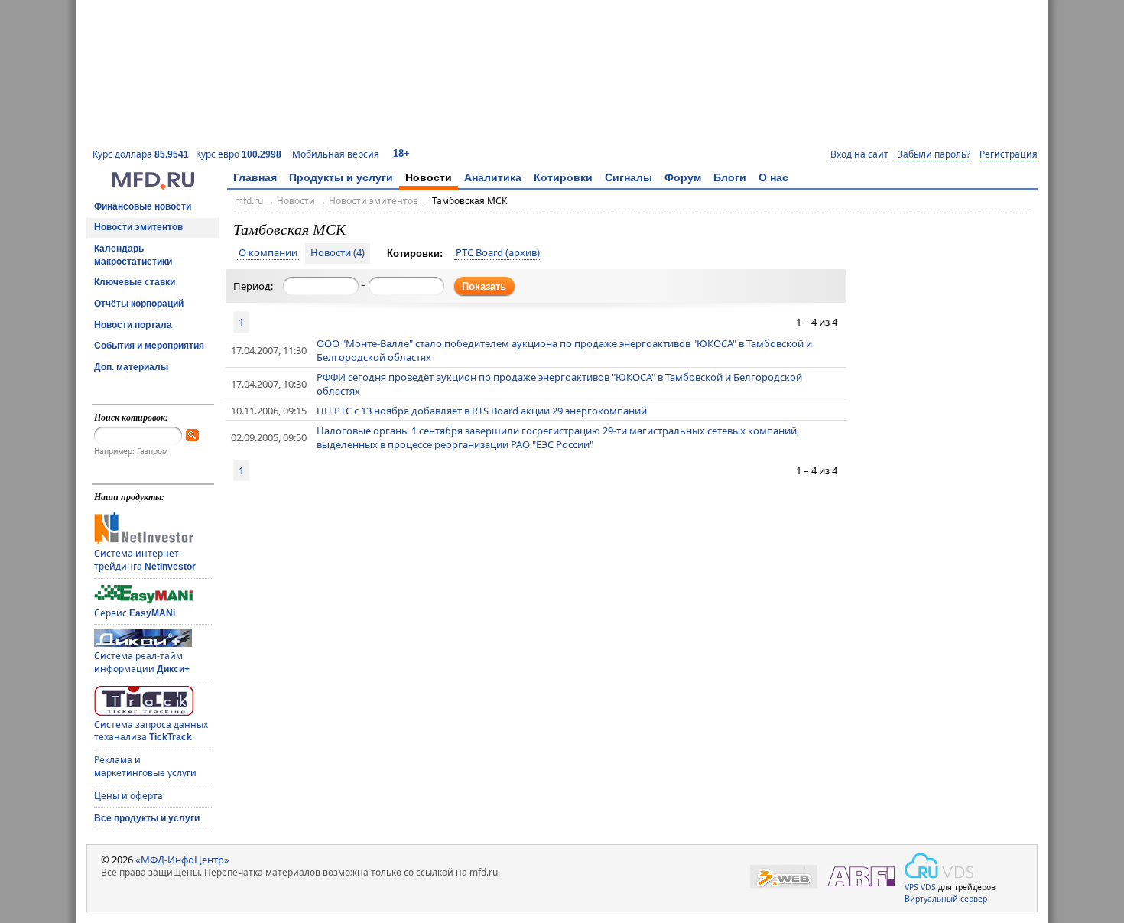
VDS (928, 887)
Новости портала (133, 325)
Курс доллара (141, 154)
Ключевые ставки (134, 282)
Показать (484, 286)
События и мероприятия (149, 345)
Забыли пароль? (934, 154)
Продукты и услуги (341, 177)
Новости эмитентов (138, 227)
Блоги (729, 177)
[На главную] (153, 186)
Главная (255, 177)
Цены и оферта (128, 795)
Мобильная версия (335, 154)
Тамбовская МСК (469, 200)
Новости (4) (337, 253)
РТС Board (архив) (498, 253)
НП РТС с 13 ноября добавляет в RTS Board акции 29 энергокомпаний (482, 411)
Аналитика (492, 177)
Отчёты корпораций (139, 303)
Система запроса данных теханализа (151, 731)
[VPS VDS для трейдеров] (939, 866)
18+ (401, 153)
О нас (773, 177)
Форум (682, 177)
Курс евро (238, 154)
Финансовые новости (142, 206)
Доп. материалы (131, 367)
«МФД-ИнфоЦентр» (182, 859)
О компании (268, 253)
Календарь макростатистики (133, 255)
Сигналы (628, 177)
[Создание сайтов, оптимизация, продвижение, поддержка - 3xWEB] (783, 877)
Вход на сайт (859, 154)
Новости (428, 177)
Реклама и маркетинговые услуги (145, 766)
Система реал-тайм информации (142, 662)
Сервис (134, 612)
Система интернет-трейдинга (145, 560)
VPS (911, 887)
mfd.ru (249, 200)
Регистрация (1008, 154)
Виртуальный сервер (946, 898)
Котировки (563, 177)
